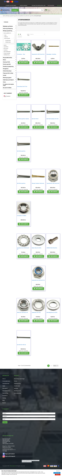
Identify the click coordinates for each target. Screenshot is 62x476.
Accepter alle (57, 472)
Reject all (57, 474)
